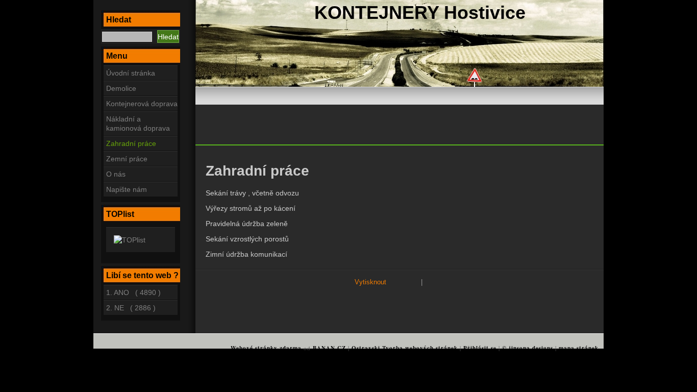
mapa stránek (579, 348)
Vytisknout (370, 282)
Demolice (121, 88)
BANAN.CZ (329, 348)
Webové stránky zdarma (266, 348)
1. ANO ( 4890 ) (133, 292)
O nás (116, 174)
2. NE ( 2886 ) (131, 308)
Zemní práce (126, 159)
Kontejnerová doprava (142, 104)
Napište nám (126, 189)
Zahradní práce (131, 143)
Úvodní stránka (130, 73)
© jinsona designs (527, 348)
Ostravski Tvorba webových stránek (405, 348)
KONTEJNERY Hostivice (420, 12)
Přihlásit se (479, 348)
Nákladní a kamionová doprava (138, 123)
